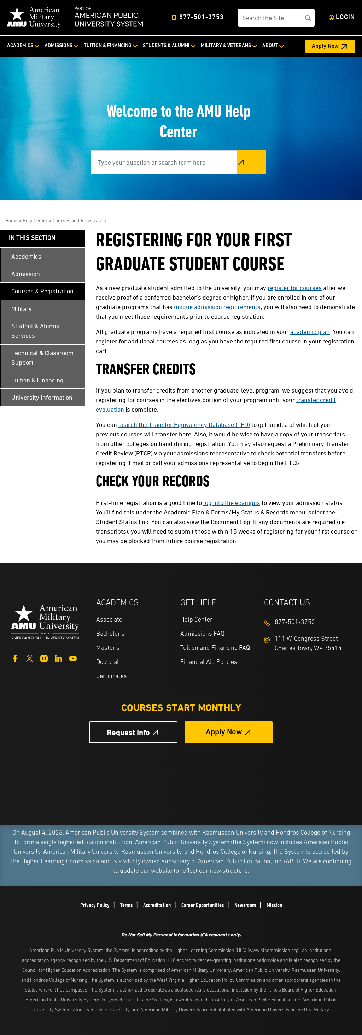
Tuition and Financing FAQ (215, 648)
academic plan (310, 331)
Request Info (128, 732)
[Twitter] (29, 657)
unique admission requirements (217, 307)
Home (11, 220)
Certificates (111, 677)
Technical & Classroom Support (42, 357)
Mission (274, 904)
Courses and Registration (79, 220)
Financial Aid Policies (208, 662)
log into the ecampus (231, 502)
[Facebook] (15, 657)
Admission (25, 273)
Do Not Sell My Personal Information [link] (181, 934)
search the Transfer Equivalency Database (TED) (184, 424)
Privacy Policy (95, 904)
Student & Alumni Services (35, 330)
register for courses (295, 288)
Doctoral (107, 662)
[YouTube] (73, 657)
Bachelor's (110, 634)
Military (21, 308)
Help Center (35, 220)
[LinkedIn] (58, 657)
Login (345, 17)
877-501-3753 (201, 17)
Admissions (58, 45)
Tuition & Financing (108, 45)
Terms (126, 904)
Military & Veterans (226, 45)
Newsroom (245, 904)
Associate (109, 620)
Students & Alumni (166, 45)
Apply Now (325, 46)
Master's (107, 648)
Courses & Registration (42, 291)
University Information (41, 397)
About (270, 45)
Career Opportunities (202, 904)
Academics (20, 45)
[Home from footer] (45, 621)
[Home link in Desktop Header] (75, 17)
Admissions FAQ (202, 634)
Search (251, 162)
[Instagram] (44, 657)
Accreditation (157, 904)
